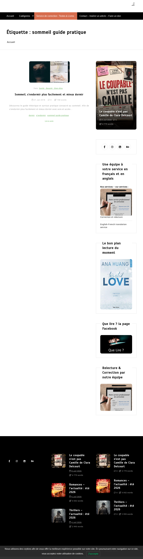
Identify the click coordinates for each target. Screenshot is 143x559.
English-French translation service (113, 225)
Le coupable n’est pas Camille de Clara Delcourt (115, 113)
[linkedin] (120, 147)
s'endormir (41, 115)
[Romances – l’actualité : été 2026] (58, 493)
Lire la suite (49, 121)
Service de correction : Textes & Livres (55, 16)
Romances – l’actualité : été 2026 (79, 488)
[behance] (128, 147)
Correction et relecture (111, 217)
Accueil (10, 16)
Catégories (24, 16)
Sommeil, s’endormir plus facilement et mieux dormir (49, 94)
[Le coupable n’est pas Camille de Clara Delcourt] (58, 466)
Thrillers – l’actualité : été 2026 (79, 514)
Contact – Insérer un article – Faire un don (100, 16)
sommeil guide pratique (58, 115)
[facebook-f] (105, 147)
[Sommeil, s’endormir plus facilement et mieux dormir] (49, 72)
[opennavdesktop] (133, 5)
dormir (32, 115)
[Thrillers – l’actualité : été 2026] (58, 519)
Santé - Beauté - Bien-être (51, 88)
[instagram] (112, 147)
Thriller (108, 105)
